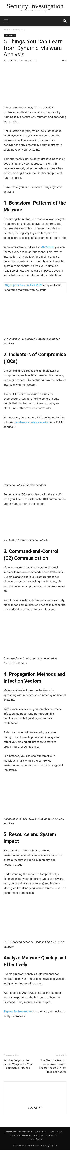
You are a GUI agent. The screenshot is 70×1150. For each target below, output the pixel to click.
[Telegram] (40, 1038)
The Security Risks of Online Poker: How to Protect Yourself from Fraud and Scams (52, 1066)
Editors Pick (19, 29)
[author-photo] (35, 1102)
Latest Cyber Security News (18, 1131)
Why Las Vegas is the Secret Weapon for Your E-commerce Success (18, 1064)
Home (7, 29)
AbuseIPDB (40, 1131)
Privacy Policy (35, 1139)
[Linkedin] (15, 1038)
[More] (65, 1038)
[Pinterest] (32, 1038)
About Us (38, 1135)
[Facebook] (7, 1038)
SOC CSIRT (12, 60)
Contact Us (51, 1135)
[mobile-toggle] (6, 21)
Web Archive (56, 1131)
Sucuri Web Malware (20, 1135)
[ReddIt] (48, 1038)
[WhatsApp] (56, 1038)
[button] (65, 21)
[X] (23, 1038)
